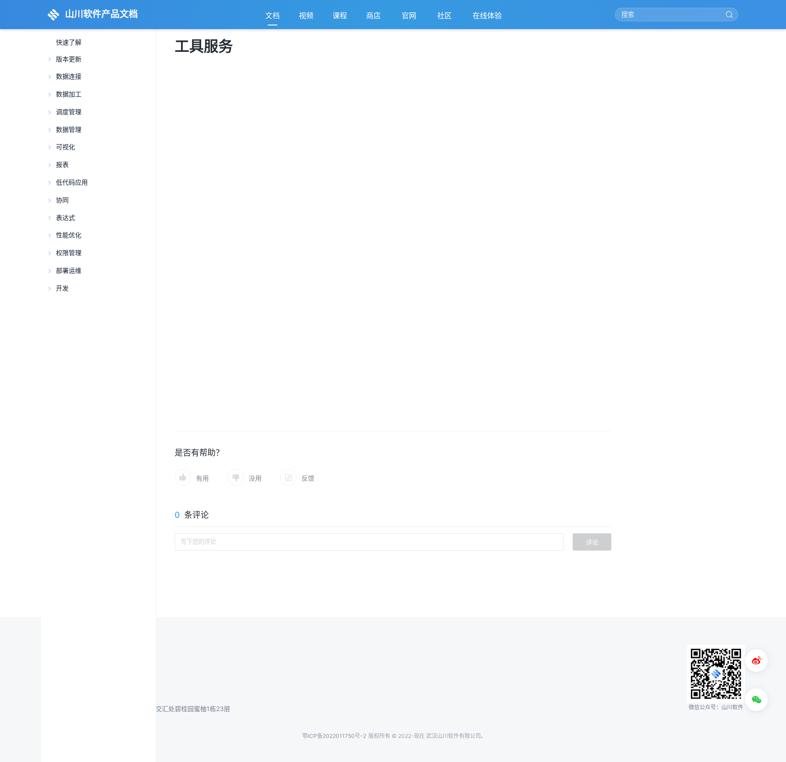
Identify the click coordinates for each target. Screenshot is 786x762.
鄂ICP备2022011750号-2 (334, 735)
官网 (410, 18)
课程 (340, 15)
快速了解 (68, 42)
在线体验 (488, 18)
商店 (374, 18)
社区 (445, 18)
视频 (306, 15)
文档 (272, 15)
